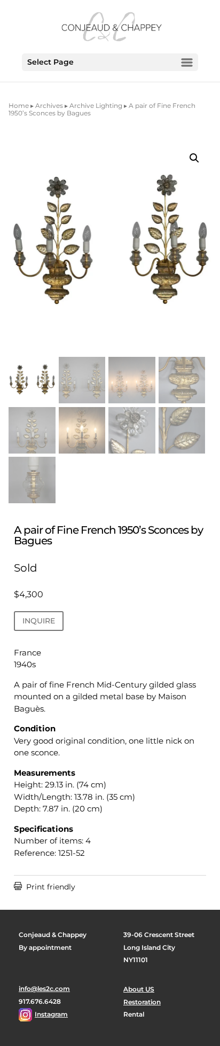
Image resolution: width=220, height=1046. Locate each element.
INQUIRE (38, 621)
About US (138, 989)
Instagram (51, 1014)
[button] (194, 158)
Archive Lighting (95, 106)
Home (19, 106)
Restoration (142, 1002)
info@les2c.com (44, 989)
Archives (49, 106)
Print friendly (44, 887)
